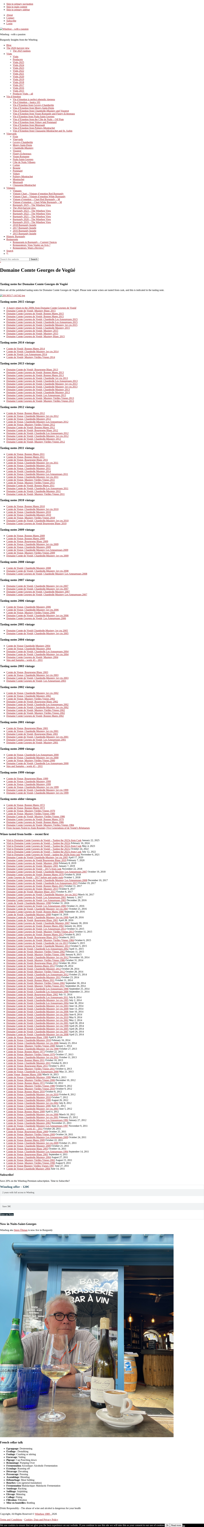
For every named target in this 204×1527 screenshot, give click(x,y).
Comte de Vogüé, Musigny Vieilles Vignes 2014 (30, 357)
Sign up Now (7, 1214)
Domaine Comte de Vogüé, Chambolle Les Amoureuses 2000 (37, 763)
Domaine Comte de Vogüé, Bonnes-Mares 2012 (30, 427)
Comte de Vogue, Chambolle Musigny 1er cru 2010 (32, 509)
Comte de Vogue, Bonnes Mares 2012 (25, 413)
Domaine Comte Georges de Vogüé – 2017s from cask (33, 868)
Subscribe (11, 20)
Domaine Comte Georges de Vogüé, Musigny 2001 (32, 742)
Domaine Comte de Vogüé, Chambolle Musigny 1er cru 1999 (37, 790)
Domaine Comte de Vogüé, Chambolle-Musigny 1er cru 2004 (37, 654)
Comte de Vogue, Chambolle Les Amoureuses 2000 (32, 754)
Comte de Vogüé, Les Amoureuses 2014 (26, 354)
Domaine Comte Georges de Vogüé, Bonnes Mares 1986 (35, 822)
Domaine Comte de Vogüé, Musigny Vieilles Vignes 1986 (35, 816)
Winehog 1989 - (43, 1514)
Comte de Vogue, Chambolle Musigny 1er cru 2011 (32, 462)
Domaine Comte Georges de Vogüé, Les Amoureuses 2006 (36, 618)
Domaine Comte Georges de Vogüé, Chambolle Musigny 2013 (38, 389)
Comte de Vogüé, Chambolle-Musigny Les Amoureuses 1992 (37, 1120)
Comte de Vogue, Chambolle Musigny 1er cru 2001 (32, 731)
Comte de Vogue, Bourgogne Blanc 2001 (27, 728)
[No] (183, 1526)
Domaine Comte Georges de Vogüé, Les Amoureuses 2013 (36, 395)
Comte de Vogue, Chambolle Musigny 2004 (28, 648)
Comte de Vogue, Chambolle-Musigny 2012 (28, 419)
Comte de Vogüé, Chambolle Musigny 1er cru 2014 (32, 351)
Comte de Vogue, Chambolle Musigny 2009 (28, 547)
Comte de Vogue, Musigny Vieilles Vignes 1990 (30, 1163)
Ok (167, 1525)
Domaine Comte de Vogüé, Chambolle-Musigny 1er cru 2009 (37, 555)
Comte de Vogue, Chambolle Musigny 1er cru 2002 (32, 693)
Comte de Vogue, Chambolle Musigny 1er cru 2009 (32, 544)
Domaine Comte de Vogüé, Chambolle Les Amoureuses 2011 (37, 488)
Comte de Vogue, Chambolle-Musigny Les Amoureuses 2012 (37, 421)
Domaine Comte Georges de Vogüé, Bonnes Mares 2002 (35, 716)
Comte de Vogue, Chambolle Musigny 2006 (28, 607)
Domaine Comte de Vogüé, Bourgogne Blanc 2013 (32, 369)
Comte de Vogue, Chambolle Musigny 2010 (28, 512)
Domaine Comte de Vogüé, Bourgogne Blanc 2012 (32, 430)
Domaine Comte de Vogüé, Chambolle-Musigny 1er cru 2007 (37, 588)
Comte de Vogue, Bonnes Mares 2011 (25, 454)
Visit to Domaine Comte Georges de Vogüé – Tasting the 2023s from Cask (43, 840)
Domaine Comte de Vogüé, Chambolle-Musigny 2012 (33, 439)
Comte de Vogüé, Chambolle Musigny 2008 (28, 568)
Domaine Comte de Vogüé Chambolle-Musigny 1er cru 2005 (37, 630)
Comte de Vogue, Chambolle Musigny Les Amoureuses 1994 (37, 1151)
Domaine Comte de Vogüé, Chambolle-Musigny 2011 (33, 491)
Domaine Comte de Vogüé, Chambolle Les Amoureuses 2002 (37, 704)
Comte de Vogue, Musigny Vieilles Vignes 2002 (30, 698)
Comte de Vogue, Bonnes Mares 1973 (25, 808)
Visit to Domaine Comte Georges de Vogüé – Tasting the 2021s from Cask (43, 851)
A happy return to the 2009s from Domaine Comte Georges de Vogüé (41, 308)
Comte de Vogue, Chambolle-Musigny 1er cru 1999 (32, 787)
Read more (176, 1525)
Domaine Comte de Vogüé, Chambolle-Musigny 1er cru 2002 (37, 707)
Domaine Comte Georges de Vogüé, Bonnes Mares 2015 (35, 313)
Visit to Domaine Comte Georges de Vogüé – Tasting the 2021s (38, 849)
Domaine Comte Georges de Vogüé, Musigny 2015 (32, 330)
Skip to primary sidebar (18, 9)
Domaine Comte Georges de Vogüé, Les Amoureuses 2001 (36, 739)
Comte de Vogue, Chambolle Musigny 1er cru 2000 (32, 757)
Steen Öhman (21, 1230)
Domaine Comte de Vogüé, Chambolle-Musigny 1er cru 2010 (37, 520)
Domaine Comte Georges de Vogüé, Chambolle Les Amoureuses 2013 (42, 381)
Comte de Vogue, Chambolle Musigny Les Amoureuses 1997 (37, 1126)
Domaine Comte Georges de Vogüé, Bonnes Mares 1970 (35, 819)
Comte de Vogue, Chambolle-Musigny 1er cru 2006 (32, 609)
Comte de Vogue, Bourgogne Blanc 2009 (27, 541)
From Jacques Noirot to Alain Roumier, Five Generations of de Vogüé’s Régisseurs (48, 828)
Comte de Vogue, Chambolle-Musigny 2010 (28, 515)
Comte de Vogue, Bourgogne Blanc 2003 (27, 672)
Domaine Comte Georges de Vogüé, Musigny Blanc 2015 (35, 336)
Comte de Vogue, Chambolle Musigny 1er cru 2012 (32, 416)
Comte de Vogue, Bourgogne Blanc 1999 (27, 778)
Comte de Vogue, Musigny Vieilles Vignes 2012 (30, 424)
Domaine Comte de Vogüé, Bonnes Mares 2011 (30, 485)
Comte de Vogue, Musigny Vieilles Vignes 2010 (30, 517)
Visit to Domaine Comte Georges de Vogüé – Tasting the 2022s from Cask (43, 846)
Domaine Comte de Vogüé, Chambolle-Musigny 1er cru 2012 (37, 436)
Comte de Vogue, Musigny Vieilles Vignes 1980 (30, 813)
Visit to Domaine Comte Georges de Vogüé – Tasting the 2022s (38, 843)
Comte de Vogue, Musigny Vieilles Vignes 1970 (30, 810)
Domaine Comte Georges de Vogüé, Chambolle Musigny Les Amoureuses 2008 (46, 573)
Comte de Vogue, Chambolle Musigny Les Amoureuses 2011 (37, 474)
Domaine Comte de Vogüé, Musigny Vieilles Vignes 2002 (35, 710)
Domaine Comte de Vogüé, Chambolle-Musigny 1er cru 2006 (37, 615)
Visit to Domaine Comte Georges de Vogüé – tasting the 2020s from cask (43, 854)
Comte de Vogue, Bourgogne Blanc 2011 (27, 459)
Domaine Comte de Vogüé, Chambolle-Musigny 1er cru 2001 (37, 736)
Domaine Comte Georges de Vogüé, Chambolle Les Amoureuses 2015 (42, 319)
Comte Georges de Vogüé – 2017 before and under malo (34, 877)
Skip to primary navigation (19, 4)
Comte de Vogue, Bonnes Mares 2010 (25, 506)
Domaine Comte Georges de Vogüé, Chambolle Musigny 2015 (38, 328)
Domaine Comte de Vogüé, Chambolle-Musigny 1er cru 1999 (37, 793)
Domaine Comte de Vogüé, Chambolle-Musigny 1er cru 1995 (37, 1000)
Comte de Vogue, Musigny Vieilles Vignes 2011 (30, 479)
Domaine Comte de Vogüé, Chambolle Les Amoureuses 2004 (37, 651)
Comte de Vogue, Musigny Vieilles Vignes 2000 (30, 760)
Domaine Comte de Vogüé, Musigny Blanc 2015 (31, 310)
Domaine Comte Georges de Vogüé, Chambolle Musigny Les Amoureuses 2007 (46, 594)
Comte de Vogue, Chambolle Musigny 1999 (28, 781)
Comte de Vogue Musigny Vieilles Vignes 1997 (30, 1165)
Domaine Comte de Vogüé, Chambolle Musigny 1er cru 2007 (37, 586)
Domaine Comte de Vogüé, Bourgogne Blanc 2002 (32, 701)
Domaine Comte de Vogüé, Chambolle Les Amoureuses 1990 (37, 988)
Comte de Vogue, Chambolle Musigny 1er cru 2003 (32, 675)
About (9, 15)
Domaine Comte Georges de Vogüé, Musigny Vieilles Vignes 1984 (40, 825)
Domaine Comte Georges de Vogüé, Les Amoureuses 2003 (36, 680)
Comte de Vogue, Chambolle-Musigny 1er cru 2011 (32, 477)
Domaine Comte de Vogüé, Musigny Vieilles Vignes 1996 (35, 954)
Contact (10, 17)
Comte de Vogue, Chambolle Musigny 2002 (28, 696)
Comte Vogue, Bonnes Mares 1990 (24, 1074)
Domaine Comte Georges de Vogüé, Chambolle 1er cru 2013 (37, 378)
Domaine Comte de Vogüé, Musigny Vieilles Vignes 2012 (35, 441)
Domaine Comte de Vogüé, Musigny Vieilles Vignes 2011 (35, 494)
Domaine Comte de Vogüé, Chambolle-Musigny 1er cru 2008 (37, 571)
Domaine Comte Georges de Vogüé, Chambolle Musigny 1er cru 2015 (41, 325)
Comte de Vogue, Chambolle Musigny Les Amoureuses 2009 (37, 550)
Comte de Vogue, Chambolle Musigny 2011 (28, 465)
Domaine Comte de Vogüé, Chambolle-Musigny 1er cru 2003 (37, 678)
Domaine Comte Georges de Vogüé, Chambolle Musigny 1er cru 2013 (41, 384)
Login (9, 23)
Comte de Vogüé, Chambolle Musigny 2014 (28, 471)
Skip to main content (16, 6)
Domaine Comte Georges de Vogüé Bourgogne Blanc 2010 (36, 523)
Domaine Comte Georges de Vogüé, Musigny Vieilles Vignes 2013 (40, 398)
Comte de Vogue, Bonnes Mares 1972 (25, 805)
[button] (7, 253)
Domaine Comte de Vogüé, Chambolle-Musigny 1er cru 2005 (37, 633)
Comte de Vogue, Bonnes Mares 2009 (25, 535)
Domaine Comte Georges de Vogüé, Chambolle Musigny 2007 (38, 591)
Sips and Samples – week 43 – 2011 (24, 660)
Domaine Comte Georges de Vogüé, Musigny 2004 (32, 657)
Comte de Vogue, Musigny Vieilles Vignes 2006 (30, 612)
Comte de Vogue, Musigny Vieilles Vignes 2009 (30, 552)
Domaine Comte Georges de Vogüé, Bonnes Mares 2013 (35, 372)
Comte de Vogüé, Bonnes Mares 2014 (25, 348)
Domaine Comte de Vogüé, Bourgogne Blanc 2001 (32, 734)
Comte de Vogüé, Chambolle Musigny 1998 (28, 903)
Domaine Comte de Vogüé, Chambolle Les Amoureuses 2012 (37, 433)
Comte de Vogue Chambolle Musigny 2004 (28, 645)
